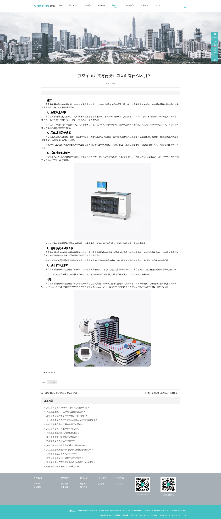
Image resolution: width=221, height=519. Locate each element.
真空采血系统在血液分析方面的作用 (62, 428)
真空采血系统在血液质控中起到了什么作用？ (66, 415)
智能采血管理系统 (179, 510)
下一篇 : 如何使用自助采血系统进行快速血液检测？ (161, 392)
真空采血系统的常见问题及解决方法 (62, 432)
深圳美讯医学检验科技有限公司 (157, 510)
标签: (43, 382)
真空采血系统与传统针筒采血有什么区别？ (65, 411)
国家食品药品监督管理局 (87, 510)
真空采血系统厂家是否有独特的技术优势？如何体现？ (70, 462)
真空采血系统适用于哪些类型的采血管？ (64, 457)
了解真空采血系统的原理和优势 (60, 441)
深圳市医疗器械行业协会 (132, 510)
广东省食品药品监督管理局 (110, 510)
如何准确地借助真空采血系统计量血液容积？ (66, 445)
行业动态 (52, 382)
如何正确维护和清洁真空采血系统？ (62, 436)
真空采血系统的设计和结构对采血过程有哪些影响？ (69, 449)
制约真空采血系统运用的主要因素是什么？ (65, 424)
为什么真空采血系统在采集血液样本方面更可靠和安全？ (71, 420)
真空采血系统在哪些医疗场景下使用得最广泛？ (67, 407)
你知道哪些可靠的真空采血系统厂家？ (63, 466)
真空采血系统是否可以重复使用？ (61, 453)
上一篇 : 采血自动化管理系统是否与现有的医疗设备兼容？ (64, 392)
